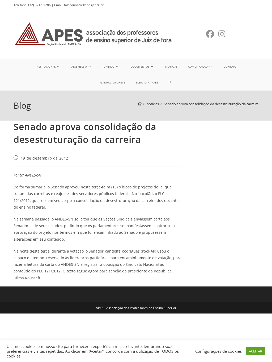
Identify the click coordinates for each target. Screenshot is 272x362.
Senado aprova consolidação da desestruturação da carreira (211, 103)
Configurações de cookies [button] (218, 351)
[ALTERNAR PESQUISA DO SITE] (170, 82)
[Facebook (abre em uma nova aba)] (210, 34)
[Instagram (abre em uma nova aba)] (221, 34)
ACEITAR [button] (255, 351)
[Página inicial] (140, 103)
